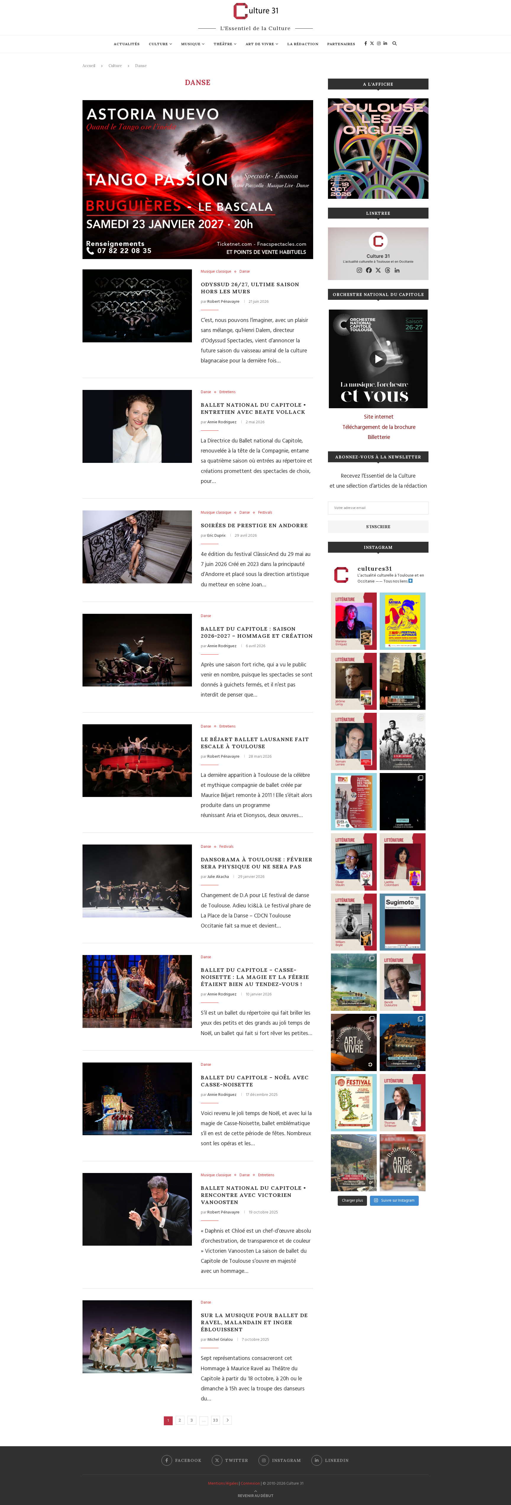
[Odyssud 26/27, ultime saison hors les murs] (137, 305)
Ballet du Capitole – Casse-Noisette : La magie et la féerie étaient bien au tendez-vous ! (255, 977)
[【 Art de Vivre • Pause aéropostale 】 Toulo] (354, 1042)
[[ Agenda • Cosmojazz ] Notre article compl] (354, 982)
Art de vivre (260, 44)
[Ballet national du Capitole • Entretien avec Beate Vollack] (137, 426)
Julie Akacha (218, 876)
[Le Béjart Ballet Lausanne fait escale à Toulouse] (137, 760)
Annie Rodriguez (222, 422)
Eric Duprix (216, 535)
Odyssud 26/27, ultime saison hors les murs (250, 288)
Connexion (250, 1483)
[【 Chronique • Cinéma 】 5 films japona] (403, 741)
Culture (158, 44)
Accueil (89, 65)
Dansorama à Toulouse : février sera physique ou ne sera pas (257, 863)
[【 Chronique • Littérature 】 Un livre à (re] (403, 982)
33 (215, 1420)
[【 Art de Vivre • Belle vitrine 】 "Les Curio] (403, 1163)
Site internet (379, 417)
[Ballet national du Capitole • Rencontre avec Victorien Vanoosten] (137, 1209)
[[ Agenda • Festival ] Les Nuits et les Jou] (354, 1102)
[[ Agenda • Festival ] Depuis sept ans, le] (354, 801)
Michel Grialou (220, 1339)
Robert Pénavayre (223, 301)
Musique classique (216, 271)
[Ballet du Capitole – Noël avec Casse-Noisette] (137, 1099)
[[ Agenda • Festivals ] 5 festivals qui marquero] (403, 801)
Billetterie (379, 437)
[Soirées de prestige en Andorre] (137, 546)
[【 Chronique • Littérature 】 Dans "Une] (354, 922)
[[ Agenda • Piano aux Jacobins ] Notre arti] (403, 681)
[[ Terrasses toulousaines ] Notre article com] (354, 1163)
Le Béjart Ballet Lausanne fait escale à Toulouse (255, 743)
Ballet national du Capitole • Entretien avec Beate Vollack (253, 408)
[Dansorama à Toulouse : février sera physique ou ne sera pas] (137, 881)
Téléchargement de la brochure (378, 427)
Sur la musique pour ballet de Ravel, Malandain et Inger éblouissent (254, 1322)
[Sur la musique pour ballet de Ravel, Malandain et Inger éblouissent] (137, 1336)
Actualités (127, 44)
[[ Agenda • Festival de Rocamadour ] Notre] (403, 1042)
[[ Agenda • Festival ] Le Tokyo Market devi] (403, 621)
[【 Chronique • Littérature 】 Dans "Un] (403, 862)
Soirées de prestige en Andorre (254, 525)
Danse (245, 271)
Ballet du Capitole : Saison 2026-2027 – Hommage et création (257, 632)
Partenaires (341, 44)
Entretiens (227, 392)
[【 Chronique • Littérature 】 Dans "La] (354, 621)
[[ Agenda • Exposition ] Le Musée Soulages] (403, 922)
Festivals (265, 512)
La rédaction (302, 44)
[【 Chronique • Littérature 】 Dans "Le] (403, 1102)
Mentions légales (223, 1483)
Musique (190, 44)
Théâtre (223, 44)
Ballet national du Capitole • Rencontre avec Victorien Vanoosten (253, 1195)
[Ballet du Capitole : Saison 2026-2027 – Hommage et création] (137, 650)
